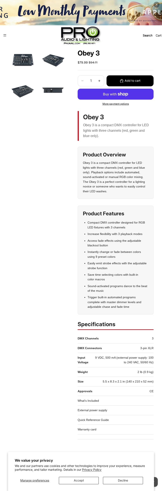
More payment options (116, 103)
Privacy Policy (91, 469)
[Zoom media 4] (53, 91)
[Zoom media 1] (23, 60)
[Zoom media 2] (53, 60)
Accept (79, 480)
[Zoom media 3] (23, 91)
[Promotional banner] (81, 12)
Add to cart (132, 80)
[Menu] (5, 35)
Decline (123, 480)
